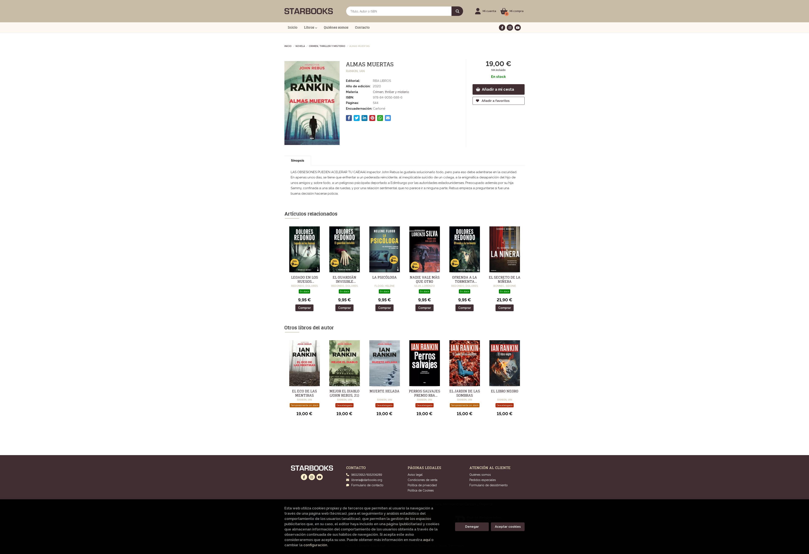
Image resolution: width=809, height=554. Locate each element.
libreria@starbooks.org (366, 480)
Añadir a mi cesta (497, 89)
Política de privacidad (422, 485)
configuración (315, 545)
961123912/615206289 (366, 474)
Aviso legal (415, 474)
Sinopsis (297, 160)
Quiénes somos (480, 474)
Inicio (288, 46)
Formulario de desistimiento (488, 485)
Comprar (304, 308)
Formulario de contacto (367, 485)
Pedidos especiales (482, 480)
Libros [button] (309, 27)
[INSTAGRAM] (510, 27)
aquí (426, 540)
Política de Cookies (421, 490)
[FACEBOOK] (502, 27)
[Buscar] (457, 11)
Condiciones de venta (422, 480)
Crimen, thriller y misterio (327, 46)
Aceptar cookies (508, 527)
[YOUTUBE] (517, 27)
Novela (300, 46)
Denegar (472, 527)
